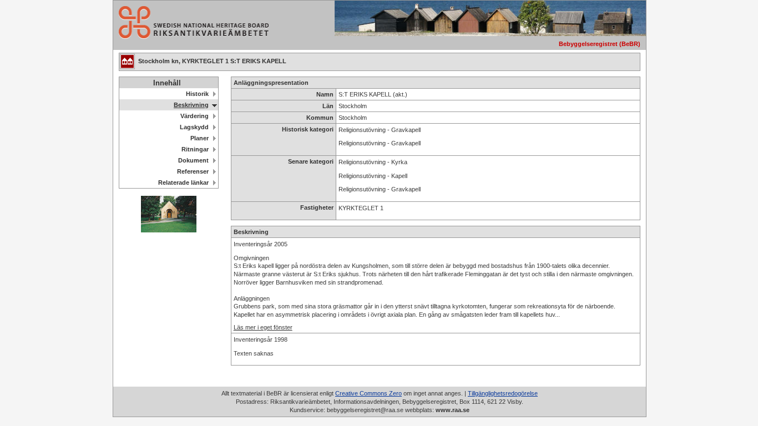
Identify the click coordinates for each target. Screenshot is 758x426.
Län (327, 106)
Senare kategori (310, 161)
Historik (197, 93)
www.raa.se (452, 410)
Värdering (194, 116)
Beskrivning (191, 105)
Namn (324, 94)
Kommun (319, 117)
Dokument (193, 160)
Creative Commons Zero (368, 393)
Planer (199, 138)
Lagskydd (194, 127)
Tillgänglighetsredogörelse (503, 393)
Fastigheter (316, 207)
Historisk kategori (307, 129)
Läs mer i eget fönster (263, 327)
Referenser (193, 171)
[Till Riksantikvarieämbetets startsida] (191, 35)
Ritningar (195, 149)
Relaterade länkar (183, 182)
